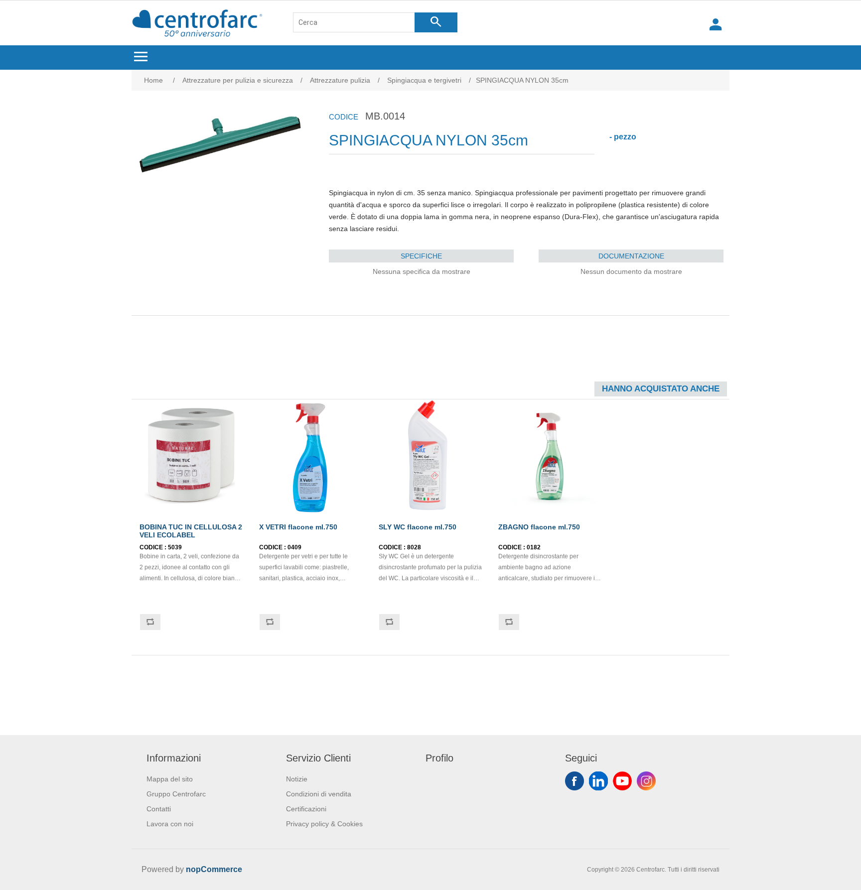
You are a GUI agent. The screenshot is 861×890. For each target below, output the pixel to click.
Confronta (150, 622)
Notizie (296, 779)
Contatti (158, 809)
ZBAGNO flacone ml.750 (539, 527)
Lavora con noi (169, 824)
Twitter (598, 780)
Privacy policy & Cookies (324, 824)
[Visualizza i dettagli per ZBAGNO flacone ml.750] (550, 456)
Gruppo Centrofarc (176, 794)
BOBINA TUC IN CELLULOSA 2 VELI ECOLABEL (191, 531)
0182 (534, 547)
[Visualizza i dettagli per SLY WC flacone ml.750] (430, 456)
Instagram (646, 780)
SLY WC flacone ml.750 (417, 527)
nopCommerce (214, 869)
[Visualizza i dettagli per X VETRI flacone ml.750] (311, 456)
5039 (175, 547)
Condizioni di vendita (318, 794)
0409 (294, 547)
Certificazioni (306, 809)
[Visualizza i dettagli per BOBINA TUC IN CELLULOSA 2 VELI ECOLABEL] (191, 456)
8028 (414, 547)
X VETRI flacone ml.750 (298, 527)
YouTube (622, 780)
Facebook (574, 780)
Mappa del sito (169, 779)
